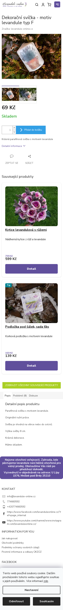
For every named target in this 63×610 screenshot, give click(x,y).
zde (46, 581)
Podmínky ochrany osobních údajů (20, 547)
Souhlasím (47, 601)
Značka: (17, 29)
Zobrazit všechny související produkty (31, 385)
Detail (31, 269)
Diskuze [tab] (33, 395)
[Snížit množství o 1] (14, 132)
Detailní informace (12, 146)
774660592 (13, 501)
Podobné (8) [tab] (20, 395)
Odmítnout (16, 601)
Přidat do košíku (33, 129)
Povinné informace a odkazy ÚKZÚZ (22, 552)
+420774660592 (16, 506)
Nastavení (31, 590)
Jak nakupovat (10, 538)
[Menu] (57, 4)
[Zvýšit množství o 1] (14, 128)
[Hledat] (36, 4)
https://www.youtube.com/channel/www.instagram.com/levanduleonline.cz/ (34, 522)
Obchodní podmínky (13, 543)
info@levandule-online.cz (21, 496)
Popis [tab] (8, 395)
